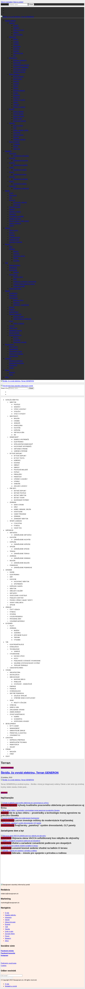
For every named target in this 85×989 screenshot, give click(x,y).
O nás (7, 913)
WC (14, 56)
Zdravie (7, 228)
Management (13, 349)
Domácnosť (13, 58)
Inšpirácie (8, 151)
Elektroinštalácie (14, 265)
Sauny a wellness (15, 223)
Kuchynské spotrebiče (20, 67)
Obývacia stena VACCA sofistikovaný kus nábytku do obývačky (45, 838)
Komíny (16, 337)
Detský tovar (17, 118)
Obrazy (15, 86)
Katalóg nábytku (10, 21)
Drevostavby (13, 298)
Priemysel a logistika (16, 354)
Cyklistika (16, 144)
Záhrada (12, 123)
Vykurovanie (13, 274)
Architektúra (13, 293)
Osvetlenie (17, 132)
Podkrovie (12, 186)
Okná (11, 321)
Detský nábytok (18, 116)
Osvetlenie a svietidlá (16, 216)
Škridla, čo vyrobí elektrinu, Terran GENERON (30, 772)
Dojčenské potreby (19, 121)
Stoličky (16, 32)
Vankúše (16, 104)
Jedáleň (16, 44)
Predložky (16, 95)
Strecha (11, 326)
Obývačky (12, 214)
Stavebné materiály (15, 242)
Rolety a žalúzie (18, 323)
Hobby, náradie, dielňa (20, 130)
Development (9, 344)
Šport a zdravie (14, 142)
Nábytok (12, 23)
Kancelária (16, 46)
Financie (12, 309)
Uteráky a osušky (19, 100)
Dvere (11, 193)
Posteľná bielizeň (19, 90)
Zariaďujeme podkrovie (21, 188)
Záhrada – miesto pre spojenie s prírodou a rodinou (39, 853)
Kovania (16, 83)
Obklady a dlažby (15, 212)
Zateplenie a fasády (19, 342)
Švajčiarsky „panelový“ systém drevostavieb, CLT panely (45, 825)
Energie (11, 307)
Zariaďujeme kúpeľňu (20, 165)
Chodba (16, 42)
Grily (14, 128)
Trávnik (15, 258)
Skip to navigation (7, 2)
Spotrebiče (17, 205)
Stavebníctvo (13, 356)
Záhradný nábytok (19, 139)
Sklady (11, 368)
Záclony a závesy (19, 107)
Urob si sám (13, 328)
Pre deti (11, 109)
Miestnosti (12, 37)
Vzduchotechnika (15, 288)
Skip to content (18, 2)
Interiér (7, 191)
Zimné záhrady (14, 333)
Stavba (7, 291)
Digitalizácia (13, 295)
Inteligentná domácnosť (21, 65)
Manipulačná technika (16, 363)
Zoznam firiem (10, 934)
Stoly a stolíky (18, 35)
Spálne (11, 226)
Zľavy (7, 377)
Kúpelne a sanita (14, 207)
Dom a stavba (18, 125)
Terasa (11, 172)
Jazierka (16, 253)
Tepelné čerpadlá (19, 286)
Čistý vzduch (13, 230)
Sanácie (16, 272)
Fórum (7, 370)
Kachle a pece (18, 277)
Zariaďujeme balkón (20, 184)
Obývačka (12, 153)
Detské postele (18, 114)
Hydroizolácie (13, 312)
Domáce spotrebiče (20, 60)
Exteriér (7, 244)
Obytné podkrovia (15, 314)
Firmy (11, 375)
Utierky (15, 102)
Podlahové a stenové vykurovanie (24, 281)
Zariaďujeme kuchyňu (20, 160)
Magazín (12, 372)
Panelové (16, 302)
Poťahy (15, 93)
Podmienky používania (8, 963)
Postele (15, 25)
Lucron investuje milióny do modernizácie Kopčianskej (44, 820)
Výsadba (16, 261)
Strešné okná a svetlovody (22, 319)
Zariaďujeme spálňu (20, 170)
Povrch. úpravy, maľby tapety (19, 221)
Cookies (3, 965)
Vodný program (18, 135)
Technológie (13, 270)
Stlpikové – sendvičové (21, 305)
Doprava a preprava (16, 361)
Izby (10, 198)
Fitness (15, 146)
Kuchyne (12, 200)
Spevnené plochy (19, 256)
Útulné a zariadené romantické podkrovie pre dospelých (41, 843)
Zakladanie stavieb (15, 330)
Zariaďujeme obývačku (21, 156)
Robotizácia (13, 365)
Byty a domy (13, 347)
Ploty (11, 247)
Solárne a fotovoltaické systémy (24, 284)
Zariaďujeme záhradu (20, 179)
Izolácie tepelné (18, 316)
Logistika (8, 358)
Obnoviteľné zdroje (15, 351)
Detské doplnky (18, 111)
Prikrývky (16, 97)
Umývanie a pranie (19, 70)
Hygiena (12, 235)
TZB (6, 263)
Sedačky (16, 28)
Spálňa (11, 167)
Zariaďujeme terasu (19, 174)
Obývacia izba (18, 53)
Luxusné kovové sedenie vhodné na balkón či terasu (39, 848)
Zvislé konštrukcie (15, 335)
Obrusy (15, 88)
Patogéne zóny (14, 239)
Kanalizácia (13, 267)
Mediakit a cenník (11, 986)
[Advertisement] (42, 869)
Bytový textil (17, 79)
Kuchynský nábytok (20, 202)
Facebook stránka (7, 951)
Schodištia (16, 340)
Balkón (15, 39)
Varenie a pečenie (19, 72)
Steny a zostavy (18, 30)
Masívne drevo (18, 300)
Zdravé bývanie (9, 805)
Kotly (15, 279)
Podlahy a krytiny (15, 219)
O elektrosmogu (14, 237)
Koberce (16, 81)
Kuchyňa (16, 48)
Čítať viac (4, 793)
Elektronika (17, 62)
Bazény (15, 251)
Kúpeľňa (16, 51)
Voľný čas (16, 149)
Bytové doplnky (14, 74)
